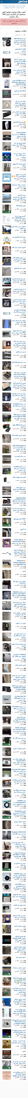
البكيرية (5, 5)
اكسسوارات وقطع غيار (9, 7)
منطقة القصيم (11, 5)
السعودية (18, 5)
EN (1, 2)
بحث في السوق (18, 34)
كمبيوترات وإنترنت (20, 7)
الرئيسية (23, 5)
